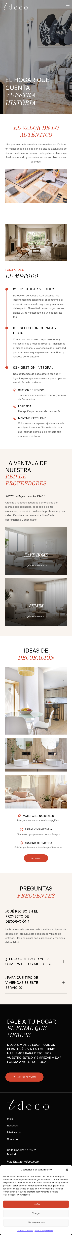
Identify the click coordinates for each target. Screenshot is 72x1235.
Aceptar (36, 1204)
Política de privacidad (44, 1231)
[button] (67, 1169)
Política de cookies (25, 1231)
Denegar (36, 1213)
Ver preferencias (36, 1222)
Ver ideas (35, 858)
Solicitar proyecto (26, 1077)
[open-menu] (67, 6)
